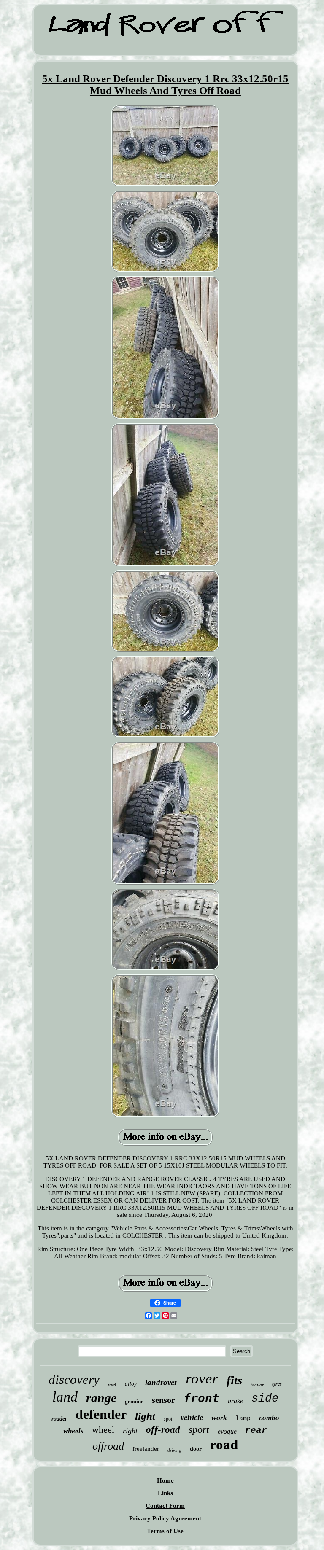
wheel (103, 1429)
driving (174, 1450)
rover (202, 1378)
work (219, 1417)
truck (112, 1385)
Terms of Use (165, 1531)
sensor (163, 1400)
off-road (163, 1429)
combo (269, 1418)
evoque (227, 1431)
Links (165, 1493)
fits (234, 1380)
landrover (161, 1382)
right (130, 1430)
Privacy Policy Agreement (165, 1518)
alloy (131, 1383)
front (201, 1398)
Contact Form (165, 1505)
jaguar (257, 1384)
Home (165, 1480)
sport (199, 1429)
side (264, 1398)
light (145, 1416)
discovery (74, 1379)
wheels (73, 1431)
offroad (108, 1446)
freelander (145, 1448)
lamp (243, 1418)
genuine (134, 1401)
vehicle (192, 1417)
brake (235, 1401)
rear (256, 1430)
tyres (277, 1384)
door (196, 1449)
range (101, 1398)
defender (101, 1414)
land (65, 1397)
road (224, 1444)
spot (168, 1419)
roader (59, 1418)
